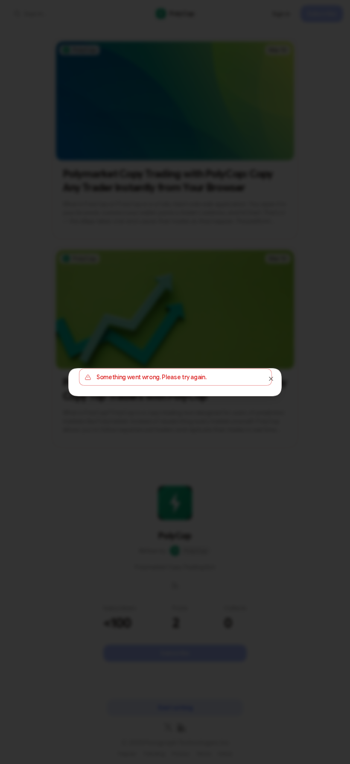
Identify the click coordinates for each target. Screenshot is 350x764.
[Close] (271, 378)
